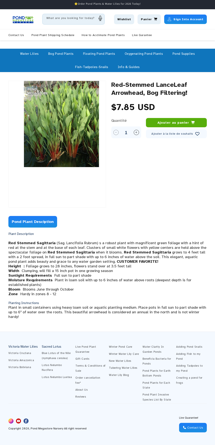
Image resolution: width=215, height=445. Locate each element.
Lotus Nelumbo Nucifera (52, 367)
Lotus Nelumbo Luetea (57, 377)
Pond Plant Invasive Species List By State (157, 397)
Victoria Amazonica (21, 360)
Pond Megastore (41, 428)
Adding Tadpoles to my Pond (189, 368)
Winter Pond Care (120, 346)
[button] (29, 54)
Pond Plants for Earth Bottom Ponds (157, 373)
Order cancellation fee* (87, 380)
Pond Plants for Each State (156, 385)
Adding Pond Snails (189, 346)
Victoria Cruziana (19, 353)
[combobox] (73, 19)
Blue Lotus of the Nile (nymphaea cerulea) (56, 355)
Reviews (80, 396)
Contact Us (194, 427)
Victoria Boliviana (19, 367)
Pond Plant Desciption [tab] (33, 221)
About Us (81, 389)
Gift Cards (82, 359)
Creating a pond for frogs (189, 380)
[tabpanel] (107, 275)
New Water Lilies (120, 361)
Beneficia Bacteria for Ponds (157, 361)
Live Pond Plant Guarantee (85, 349)
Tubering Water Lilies (123, 368)
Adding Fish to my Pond (188, 356)
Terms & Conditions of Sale (90, 368)
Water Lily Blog (119, 375)
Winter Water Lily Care (124, 354)
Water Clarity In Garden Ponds (153, 349)
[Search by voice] (100, 18)
